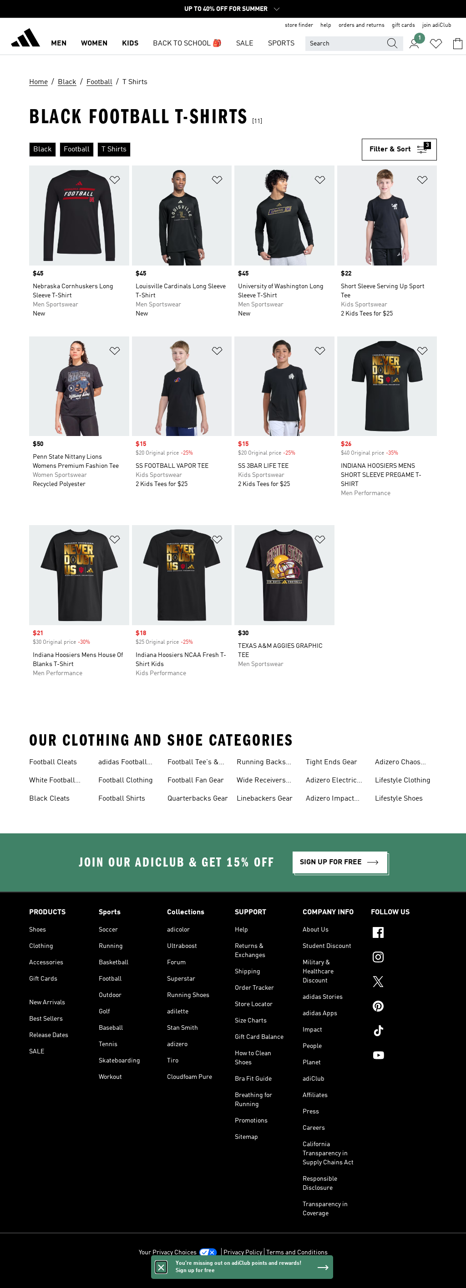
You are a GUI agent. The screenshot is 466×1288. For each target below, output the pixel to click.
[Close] (161, 1267)
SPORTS (281, 43)
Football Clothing (125, 780)
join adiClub (436, 25)
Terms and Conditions (297, 1252)
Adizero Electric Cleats (331, 781)
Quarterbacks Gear (197, 798)
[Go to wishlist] (436, 44)
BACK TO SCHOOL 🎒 (187, 43)
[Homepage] (25, 39)
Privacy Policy (242, 1252)
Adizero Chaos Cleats (397, 763)
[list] (195, 149)
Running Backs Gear (261, 763)
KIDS (130, 43)
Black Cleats (49, 798)
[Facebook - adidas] (404, 934)
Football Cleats (53, 762)
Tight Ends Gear (331, 762)
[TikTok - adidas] (404, 1032)
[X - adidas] (404, 983)
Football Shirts (121, 798)
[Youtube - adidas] (404, 1056)
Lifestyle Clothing (403, 780)
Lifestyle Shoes (399, 798)
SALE (244, 43)
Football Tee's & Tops (193, 763)
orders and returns (362, 25)
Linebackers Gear (265, 798)
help (325, 25)
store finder (299, 25)
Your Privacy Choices (168, 1252)
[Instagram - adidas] (404, 958)
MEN (58, 43)
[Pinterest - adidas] (404, 1007)
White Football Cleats (52, 781)
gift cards (403, 25)
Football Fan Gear (195, 780)
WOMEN (94, 43)
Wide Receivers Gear (261, 781)
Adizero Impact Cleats (330, 799)
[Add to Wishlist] (114, 181)
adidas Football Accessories (122, 763)
